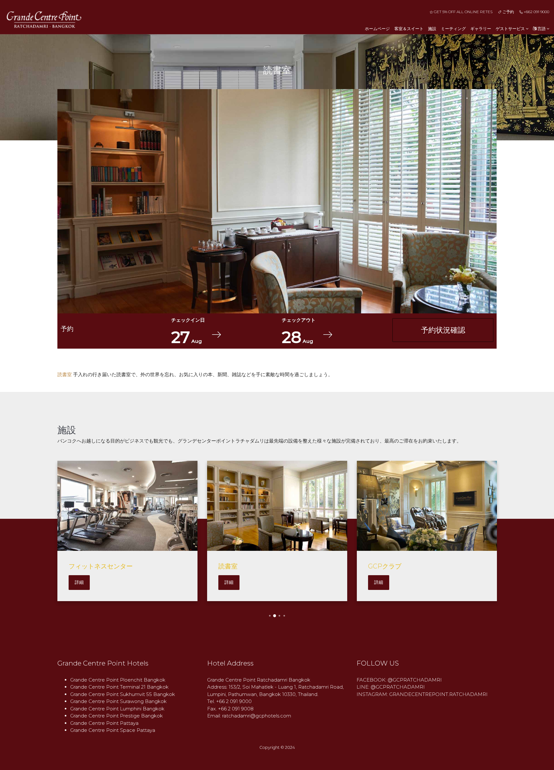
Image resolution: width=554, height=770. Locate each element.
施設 (432, 28)
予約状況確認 (443, 330)
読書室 (228, 566)
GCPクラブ (384, 566)
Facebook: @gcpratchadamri (399, 680)
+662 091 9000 (536, 11)
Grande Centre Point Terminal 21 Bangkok (119, 687)
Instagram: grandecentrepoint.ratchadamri (422, 694)
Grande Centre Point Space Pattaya (112, 730)
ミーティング (453, 28)
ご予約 (507, 11)
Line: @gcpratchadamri (391, 687)
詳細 (79, 582)
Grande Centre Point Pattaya (104, 723)
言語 (541, 28)
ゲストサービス (511, 28)
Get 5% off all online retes (462, 11)
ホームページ (377, 28)
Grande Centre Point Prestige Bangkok (116, 716)
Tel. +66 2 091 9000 (229, 701)
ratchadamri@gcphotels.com (256, 716)
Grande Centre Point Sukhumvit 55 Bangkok (122, 694)
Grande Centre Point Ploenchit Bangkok (117, 680)
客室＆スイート (409, 28)
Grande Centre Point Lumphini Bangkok (117, 709)
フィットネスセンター (101, 566)
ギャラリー (480, 28)
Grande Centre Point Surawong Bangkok (118, 701)
